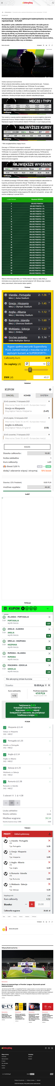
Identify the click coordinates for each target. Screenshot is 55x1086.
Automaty (4, 1056)
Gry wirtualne (5, 1063)
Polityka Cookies (30, 1080)
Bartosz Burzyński (5, 45)
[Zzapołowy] (30, 1074)
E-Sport (3, 1061)
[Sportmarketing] (6, 1074)
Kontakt (30, 1058)
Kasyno (3, 1065)
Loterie (3, 1067)
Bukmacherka (8, 12)
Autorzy (30, 1056)
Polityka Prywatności (19, 1080)
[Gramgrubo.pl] (51, 1074)
